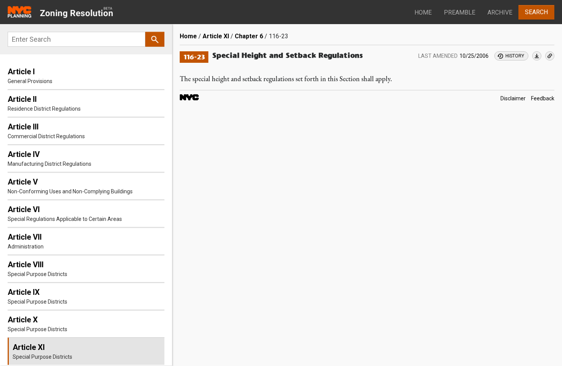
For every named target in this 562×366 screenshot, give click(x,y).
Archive (499, 12)
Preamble (459, 12)
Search (536, 12)
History (514, 56)
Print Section (536, 55)
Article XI (216, 36)
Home (423, 12)
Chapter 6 (249, 36)
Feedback (542, 99)
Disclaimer (513, 99)
